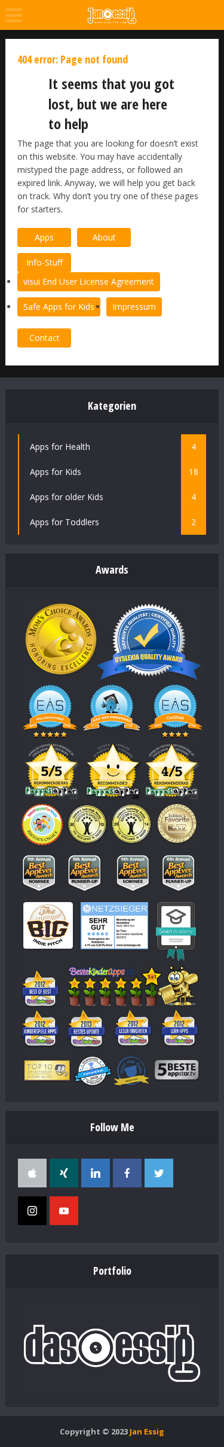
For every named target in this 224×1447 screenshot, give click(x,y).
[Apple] (32, 1173)
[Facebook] (127, 1173)
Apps (44, 237)
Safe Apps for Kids (58, 306)
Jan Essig (147, 1431)
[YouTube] (64, 1210)
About (104, 237)
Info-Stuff (44, 262)
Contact (44, 337)
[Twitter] (159, 1173)
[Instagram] (32, 1210)
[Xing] (64, 1173)
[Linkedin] (95, 1173)
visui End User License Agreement (88, 281)
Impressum (134, 306)
